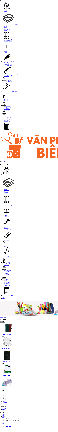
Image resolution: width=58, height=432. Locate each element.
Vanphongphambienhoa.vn (4, 424)
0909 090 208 (4, 161)
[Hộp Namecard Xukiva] (7, 346)
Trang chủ (1, 317)
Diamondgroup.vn (8, 426)
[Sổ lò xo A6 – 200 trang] (7, 373)
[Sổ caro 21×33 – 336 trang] (7, 387)
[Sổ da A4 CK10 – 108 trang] (7, 360)
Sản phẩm (5, 317)
